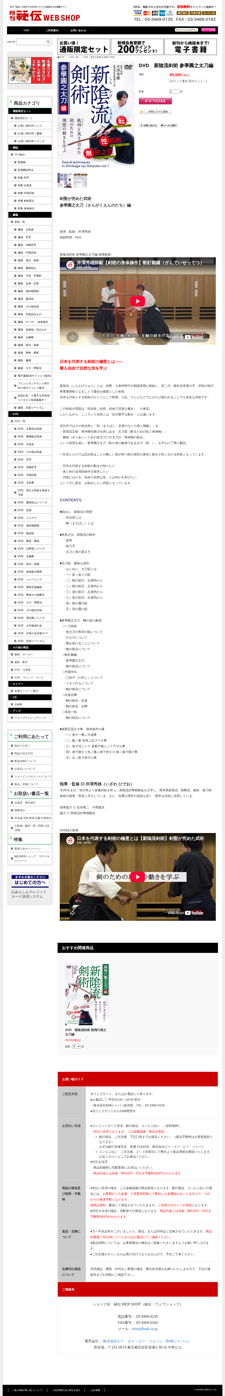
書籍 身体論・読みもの (32, 329)
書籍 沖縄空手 (27, 245)
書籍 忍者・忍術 (28, 283)
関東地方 (20, 810)
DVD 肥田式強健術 (30, 587)
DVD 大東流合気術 (30, 428)
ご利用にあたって (31, 736)
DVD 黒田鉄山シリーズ (32, 502)
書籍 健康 (24, 360)
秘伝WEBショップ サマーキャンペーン (32, 858)
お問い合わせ (79, 30)
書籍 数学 (21, 662)
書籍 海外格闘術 (28, 291)
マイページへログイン (187, 30)
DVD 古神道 (23, 669)
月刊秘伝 (20, 154)
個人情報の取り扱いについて (28, 1390)
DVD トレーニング (30, 579)
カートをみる (208, 30)
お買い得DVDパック (30, 125)
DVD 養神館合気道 (30, 436)
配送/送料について (25, 761)
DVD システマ (27, 517)
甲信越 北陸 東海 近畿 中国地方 (33, 818)
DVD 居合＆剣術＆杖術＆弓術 (98, 57)
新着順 (22, 162)
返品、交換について (26, 784)
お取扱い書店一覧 (31, 793)
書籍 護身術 (26, 298)
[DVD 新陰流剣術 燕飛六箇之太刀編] (87, 994)
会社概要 (95, 1390)
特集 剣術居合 (26, 200)
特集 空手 (23, 177)
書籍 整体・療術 (28, 352)
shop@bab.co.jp (145, 1329)
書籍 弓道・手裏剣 (30, 275)
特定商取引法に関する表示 (67, 1390)
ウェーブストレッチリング (30, 717)
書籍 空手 (24, 237)
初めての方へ (22, 745)
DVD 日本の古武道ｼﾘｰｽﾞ (33, 633)
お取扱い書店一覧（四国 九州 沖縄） (32, 828)
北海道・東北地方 (25, 802)
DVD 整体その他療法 (31, 594)
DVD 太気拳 (26, 482)
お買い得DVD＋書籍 (30, 133)
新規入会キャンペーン (28, 848)
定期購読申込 (26, 170)
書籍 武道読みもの (30, 314)
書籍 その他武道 (28, 306)
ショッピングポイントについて (33, 776)
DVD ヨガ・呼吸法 (30, 602)
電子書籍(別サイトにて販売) (34, 375)
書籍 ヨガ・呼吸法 (30, 368)
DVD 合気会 (26, 444)
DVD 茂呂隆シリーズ (31, 617)
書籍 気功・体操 (28, 345)
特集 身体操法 (26, 208)
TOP (26, 30)
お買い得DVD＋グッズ (31, 141)
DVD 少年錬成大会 (30, 625)
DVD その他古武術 (30, 610)
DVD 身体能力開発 (30, 571)
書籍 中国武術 (27, 252)
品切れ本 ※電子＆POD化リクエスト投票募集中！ (34, 398)
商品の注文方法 (24, 753)
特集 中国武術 (26, 193)
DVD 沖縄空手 (27, 467)
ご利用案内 (52, 30)
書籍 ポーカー (24, 654)
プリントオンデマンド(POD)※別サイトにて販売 (33, 385)
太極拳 (18, 704)
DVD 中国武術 (27, 475)
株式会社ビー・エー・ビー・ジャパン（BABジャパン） (147, 1341)
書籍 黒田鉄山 (27, 268)
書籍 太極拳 (26, 337)
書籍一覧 (20, 221)
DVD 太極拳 (26, 556)
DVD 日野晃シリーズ (31, 548)
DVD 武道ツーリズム (31, 641)
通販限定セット (24, 118)
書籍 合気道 (26, 229)
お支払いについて (25, 768)
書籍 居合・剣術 (28, 260)
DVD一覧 (73, 57)
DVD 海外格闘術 (28, 525)
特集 (18, 839)
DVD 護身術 (26, 533)
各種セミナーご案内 (26, 691)
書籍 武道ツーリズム (31, 407)
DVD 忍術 (24, 510)
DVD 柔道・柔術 (28, 541)
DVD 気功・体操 (28, 564)
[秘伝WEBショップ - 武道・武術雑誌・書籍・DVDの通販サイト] (44, 21)
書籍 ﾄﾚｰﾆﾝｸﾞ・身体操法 (33, 321)
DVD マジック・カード (29, 677)
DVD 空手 (24, 459)
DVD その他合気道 (30, 451)
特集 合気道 (25, 185)
